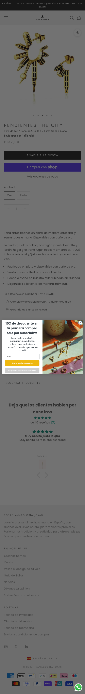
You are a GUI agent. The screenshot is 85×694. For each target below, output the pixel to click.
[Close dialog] (80, 322)
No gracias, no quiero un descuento (22, 370)
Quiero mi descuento (22, 363)
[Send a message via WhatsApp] (78, 687)
